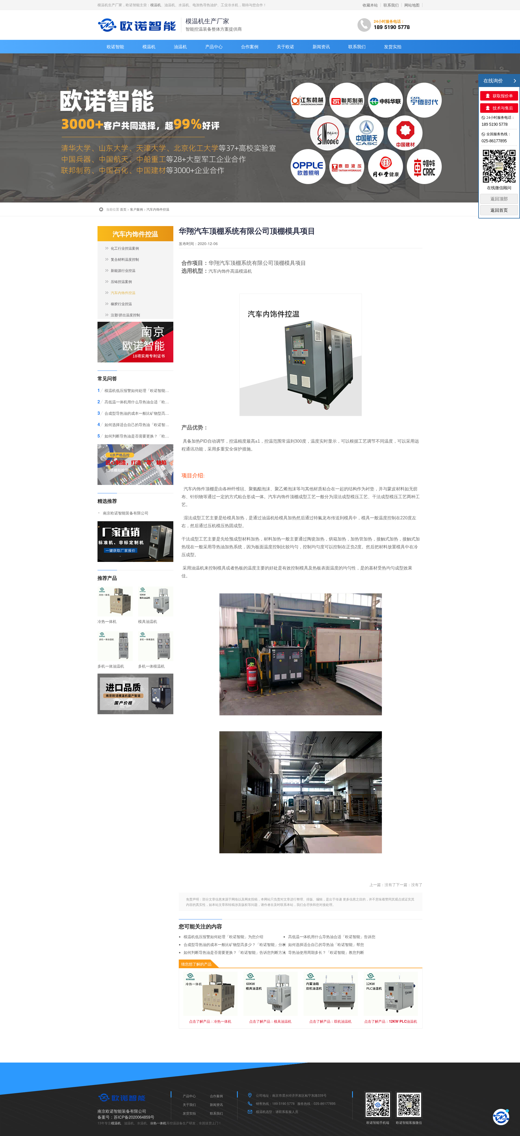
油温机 (180, 46)
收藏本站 (370, 5)
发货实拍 (392, 46)
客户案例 (136, 209)
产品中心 (214, 46)
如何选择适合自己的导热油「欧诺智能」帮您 (326, 944)
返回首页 (499, 210)
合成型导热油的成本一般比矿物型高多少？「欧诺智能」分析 (235, 944)
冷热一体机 (158, 1123)
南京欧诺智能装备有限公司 (125, 513)
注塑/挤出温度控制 (125, 314)
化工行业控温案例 (125, 248)
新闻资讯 (321, 46)
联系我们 (391, 5)
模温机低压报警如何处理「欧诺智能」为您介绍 (223, 936)
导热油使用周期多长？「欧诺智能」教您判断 (326, 952)
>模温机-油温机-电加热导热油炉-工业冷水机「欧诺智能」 (138, 25)
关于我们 (189, 1104)
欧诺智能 (115, 46)
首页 (123, 209)
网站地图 (412, 5)
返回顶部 (499, 199)
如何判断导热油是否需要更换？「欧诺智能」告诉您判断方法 (235, 952)
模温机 (155, 4)
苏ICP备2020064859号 (134, 1117)
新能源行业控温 (123, 270)
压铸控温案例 (121, 281)
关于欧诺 (285, 46)
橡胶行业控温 (121, 303)
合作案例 (249, 46)
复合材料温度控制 (125, 259)
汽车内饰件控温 (158, 209)
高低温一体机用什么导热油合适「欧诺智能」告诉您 (331, 936)
